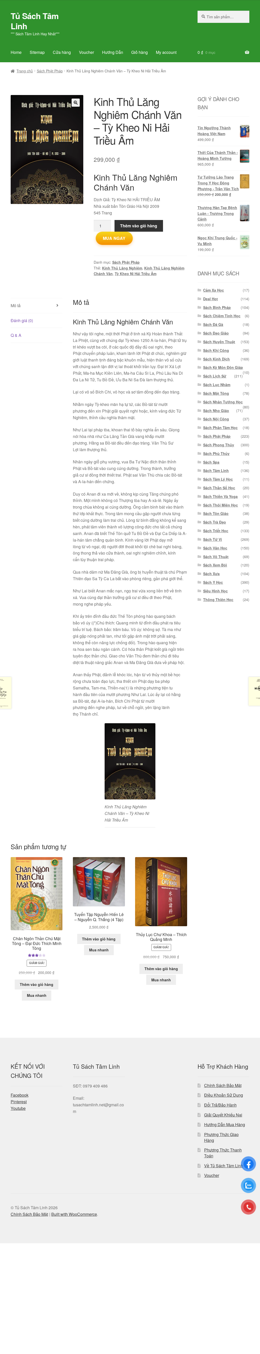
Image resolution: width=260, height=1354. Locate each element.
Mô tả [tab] (16, 305)
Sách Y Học (213, 582)
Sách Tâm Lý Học (218, 479)
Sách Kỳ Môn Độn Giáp (223, 367)
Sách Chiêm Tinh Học (221, 315)
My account (166, 52)
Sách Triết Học (215, 530)
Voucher (86, 52)
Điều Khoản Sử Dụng (223, 1095)
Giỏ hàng (139, 52)
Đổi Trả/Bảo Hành (220, 1105)
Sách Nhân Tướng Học (223, 401)
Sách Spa (211, 462)
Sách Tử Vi (212, 539)
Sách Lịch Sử (214, 376)
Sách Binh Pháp (217, 307)
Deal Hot (210, 298)
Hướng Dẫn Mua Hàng (224, 1124)
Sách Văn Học (215, 547)
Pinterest (19, 1102)
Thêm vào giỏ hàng (138, 226)
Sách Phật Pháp (50, 70)
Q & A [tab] (16, 335)
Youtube (18, 1108)
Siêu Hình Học (215, 590)
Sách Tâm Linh (216, 470)
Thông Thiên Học (218, 599)
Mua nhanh (36, 995)
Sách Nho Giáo (216, 410)
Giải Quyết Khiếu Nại (223, 1115)
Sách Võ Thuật (216, 556)
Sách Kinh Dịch (216, 358)
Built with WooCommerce (74, 1214)
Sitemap (37, 52)
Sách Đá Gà (213, 324)
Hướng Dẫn (112, 52)
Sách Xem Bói (215, 565)
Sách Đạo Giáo (216, 333)
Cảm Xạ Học (213, 290)
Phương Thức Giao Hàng (221, 1137)
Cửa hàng (62, 52)
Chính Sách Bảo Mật (222, 1085)
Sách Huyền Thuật (219, 341)
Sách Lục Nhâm (216, 384)
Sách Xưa (211, 573)
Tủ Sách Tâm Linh (34, 21)
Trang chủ (25, 70)
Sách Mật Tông (216, 393)
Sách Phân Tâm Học (220, 427)
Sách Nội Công (216, 418)
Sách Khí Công (216, 350)
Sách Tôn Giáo (216, 513)
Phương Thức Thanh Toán (223, 1153)
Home (16, 52)
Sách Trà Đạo (214, 522)
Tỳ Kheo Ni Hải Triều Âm (135, 273)
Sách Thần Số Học (219, 487)
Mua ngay (114, 238)
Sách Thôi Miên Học (220, 505)
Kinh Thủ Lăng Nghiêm (122, 268)
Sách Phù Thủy (216, 453)
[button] (76, 103)
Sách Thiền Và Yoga (220, 496)
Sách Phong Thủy (218, 444)
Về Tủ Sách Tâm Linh (223, 1166)
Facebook (19, 1095)
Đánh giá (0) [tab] (22, 320)
